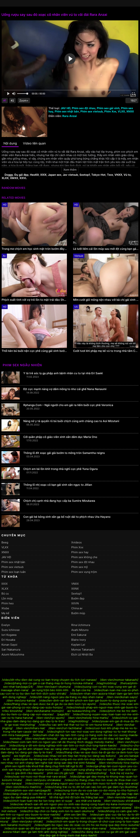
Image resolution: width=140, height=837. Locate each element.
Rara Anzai (69, 116)
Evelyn (5, 625)
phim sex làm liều (75, 814)
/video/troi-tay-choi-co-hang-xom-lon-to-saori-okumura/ (57, 811)
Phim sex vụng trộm (84, 572)
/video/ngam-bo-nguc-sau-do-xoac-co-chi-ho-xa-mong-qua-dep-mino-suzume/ (86, 825)
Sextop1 (84, 174)
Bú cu (5, 593)
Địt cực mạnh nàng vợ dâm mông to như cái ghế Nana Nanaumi (64, 389)
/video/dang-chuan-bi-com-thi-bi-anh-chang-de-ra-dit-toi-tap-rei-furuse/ (51, 794)
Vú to (127, 174)
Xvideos (76, 542)
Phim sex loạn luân (13, 572)
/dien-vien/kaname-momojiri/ (45, 711)
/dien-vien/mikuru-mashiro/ (23, 787)
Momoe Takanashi (83, 649)
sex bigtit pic (22, 756)
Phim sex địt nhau (83, 108)
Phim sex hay (79, 552)
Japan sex (54, 174)
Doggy (9, 174)
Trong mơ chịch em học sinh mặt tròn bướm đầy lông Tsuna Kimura (34, 248)
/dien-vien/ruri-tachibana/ (65, 728)
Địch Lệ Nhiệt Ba (82, 654)
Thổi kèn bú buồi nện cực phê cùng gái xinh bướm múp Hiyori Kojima (34, 351)
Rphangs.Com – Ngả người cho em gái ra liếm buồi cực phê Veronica (68, 405)
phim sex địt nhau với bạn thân (110, 738)
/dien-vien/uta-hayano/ (122, 797)
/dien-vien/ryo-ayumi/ (50, 717)
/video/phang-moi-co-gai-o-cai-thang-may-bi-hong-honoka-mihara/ (48, 683)
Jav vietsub (70, 174)
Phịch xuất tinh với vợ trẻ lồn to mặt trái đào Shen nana (34, 299)
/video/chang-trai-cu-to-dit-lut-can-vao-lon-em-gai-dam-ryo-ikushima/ (91, 787)
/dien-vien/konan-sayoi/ (122, 697)
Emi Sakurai (78, 635)
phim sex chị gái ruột (74, 738)
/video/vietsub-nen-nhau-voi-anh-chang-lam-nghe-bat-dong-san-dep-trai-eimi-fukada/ (69, 761)
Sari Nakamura (10, 649)
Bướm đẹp (77, 598)
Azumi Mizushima (12, 654)
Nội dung (10, 143)
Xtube (5, 608)
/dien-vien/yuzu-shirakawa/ (43, 780)
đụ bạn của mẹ (81, 690)
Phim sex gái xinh (108, 108)
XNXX (130, 111)
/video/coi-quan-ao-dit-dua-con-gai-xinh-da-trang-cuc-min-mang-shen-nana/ (55, 828)
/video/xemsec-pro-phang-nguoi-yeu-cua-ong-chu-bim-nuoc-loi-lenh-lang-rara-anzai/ (82, 783)
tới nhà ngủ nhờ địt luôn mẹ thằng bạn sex (76, 797)
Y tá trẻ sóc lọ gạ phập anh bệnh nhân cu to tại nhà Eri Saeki (63, 373)
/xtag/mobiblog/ (106, 683)
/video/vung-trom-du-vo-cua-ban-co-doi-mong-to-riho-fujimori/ (96, 790)
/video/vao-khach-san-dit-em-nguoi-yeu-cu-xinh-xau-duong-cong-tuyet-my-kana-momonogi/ (71, 804)
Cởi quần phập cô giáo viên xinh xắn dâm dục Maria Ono (60, 437)
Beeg (4, 542)
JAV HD (65, 108)
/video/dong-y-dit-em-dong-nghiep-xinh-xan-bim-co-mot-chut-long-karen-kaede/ (63, 745)
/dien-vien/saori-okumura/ (54, 686)
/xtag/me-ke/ (88, 749)
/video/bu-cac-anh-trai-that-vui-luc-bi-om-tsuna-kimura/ (76, 724)
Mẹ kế (5, 613)
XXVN (75, 603)
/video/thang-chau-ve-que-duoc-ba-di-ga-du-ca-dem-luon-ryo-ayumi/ (50, 704)
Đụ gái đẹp (21, 174)
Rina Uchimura (80, 625)
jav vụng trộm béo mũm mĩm (50, 690)
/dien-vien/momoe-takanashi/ (119, 679)
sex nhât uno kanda (88, 800)
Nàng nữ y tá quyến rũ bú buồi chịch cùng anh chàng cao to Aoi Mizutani (71, 421)
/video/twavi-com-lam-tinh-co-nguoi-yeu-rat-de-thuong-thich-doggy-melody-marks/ (58, 742)
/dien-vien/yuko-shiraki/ (27, 821)
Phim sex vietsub (91, 111)
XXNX (75, 588)
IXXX (43, 174)
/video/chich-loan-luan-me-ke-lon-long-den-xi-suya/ (37, 800)
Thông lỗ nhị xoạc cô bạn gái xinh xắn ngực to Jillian (57, 484)
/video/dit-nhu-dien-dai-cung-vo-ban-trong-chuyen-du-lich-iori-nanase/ (49, 679)
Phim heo (7, 603)
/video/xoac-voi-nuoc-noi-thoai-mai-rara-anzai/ (35, 776)
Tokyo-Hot (98, 174)
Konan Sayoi (9, 644)
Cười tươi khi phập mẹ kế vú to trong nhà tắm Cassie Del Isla (105, 351)
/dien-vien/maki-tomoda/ (41, 738)
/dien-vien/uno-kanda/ (21, 700)
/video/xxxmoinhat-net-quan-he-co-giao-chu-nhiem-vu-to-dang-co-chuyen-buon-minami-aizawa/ (67, 807)
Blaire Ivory (78, 639)
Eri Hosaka (8, 639)
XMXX (14, 178)
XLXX (5, 178)
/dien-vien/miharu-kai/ (30, 728)
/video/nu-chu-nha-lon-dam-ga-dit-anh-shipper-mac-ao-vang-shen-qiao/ (70, 747)
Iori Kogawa (8, 635)
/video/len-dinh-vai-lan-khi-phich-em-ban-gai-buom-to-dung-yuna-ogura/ (87, 700)
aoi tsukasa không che (81, 711)
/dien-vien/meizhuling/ (92, 773)
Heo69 (34, 174)
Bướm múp (78, 613)
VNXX (118, 174)
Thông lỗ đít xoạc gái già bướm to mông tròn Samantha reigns (64, 453)
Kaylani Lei (78, 644)
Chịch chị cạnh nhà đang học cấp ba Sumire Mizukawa (59, 500)
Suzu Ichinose (10, 630)
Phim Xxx (110, 111)
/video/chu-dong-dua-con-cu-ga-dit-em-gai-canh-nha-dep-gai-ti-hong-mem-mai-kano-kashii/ (88, 833)
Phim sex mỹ (79, 567)
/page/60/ (63, 714)
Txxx (110, 174)
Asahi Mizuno (80, 630)
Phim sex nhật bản (67, 111)
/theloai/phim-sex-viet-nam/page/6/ (28, 790)
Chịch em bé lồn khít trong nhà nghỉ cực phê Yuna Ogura (60, 469)
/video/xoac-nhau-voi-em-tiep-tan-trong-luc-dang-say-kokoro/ (75, 756)
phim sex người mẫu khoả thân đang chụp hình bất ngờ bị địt (44, 766)
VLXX (121, 111)
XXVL (23, 178)
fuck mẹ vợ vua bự (121, 773)
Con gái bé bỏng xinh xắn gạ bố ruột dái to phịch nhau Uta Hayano (66, 516)
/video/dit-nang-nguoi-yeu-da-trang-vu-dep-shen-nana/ (66, 697)
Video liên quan (34, 143)
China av (76, 608)
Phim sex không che (84, 557)
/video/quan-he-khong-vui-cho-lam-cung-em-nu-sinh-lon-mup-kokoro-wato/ (63, 759)
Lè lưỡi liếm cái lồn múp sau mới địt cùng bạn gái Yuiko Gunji (105, 248)
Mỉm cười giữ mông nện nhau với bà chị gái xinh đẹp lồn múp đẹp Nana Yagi (105, 299)
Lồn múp (7, 598)
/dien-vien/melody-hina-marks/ (88, 717)
